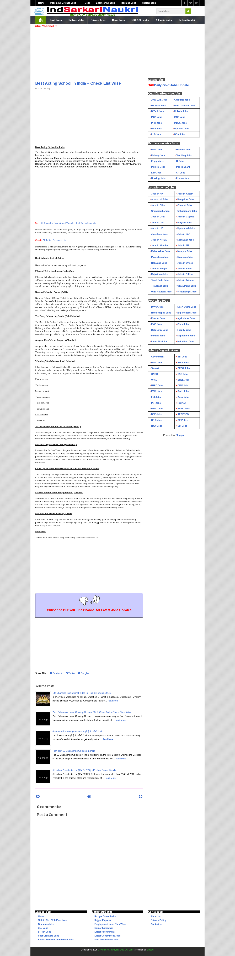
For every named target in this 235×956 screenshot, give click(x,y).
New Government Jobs (106, 939)
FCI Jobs (156, 397)
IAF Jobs (156, 403)
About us (156, 916)
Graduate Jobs (46, 924)
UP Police (156, 420)
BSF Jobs (156, 414)
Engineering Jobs (105, 3)
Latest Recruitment (104, 931)
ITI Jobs (86, 3)
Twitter (71, 673)
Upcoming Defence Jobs (63, 3)
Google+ (84, 673)
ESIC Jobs (156, 391)
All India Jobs (164, 20)
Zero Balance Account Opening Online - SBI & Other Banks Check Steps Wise (91, 712)
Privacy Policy (158, 920)
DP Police (183, 420)
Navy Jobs (156, 426)
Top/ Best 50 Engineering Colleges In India (73, 751)
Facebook (57, 673)
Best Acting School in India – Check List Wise (78, 83)
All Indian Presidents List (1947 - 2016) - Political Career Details (84, 770)
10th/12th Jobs (140, 20)
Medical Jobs (149, 3)
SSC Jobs (183, 374)
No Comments (42, 88)
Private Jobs (98, 20)
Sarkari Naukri (187, 20)
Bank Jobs (118, 20)
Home (41, 3)
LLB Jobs (43, 928)
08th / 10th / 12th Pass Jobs (52, 920)
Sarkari (155, 368)
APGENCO (183, 414)
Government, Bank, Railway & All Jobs (115, 950)
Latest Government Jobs (107, 935)
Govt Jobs (56, 20)
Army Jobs (183, 397)
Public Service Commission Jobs (56, 939)
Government (157, 356)
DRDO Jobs (184, 368)
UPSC (154, 380)
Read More (113, 700)
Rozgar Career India (105, 916)
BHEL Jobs (183, 380)
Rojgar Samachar (103, 928)
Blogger (180, 435)
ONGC (154, 374)
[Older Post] (140, 796)
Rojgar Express (102, 920)
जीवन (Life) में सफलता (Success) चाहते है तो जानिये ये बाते (77, 731)
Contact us (156, 924)
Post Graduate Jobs (48, 935)
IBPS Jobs (183, 362)
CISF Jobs (183, 385)
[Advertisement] (89, 53)
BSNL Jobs (157, 408)
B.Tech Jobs (44, 931)
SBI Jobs (182, 356)
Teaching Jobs (128, 3)
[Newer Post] (38, 796)
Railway (182, 403)
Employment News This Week (110, 924)
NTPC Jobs (157, 385)
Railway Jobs (76, 20)
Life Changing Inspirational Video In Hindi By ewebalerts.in (68, 223)
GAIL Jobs (183, 391)
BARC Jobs (184, 408)
